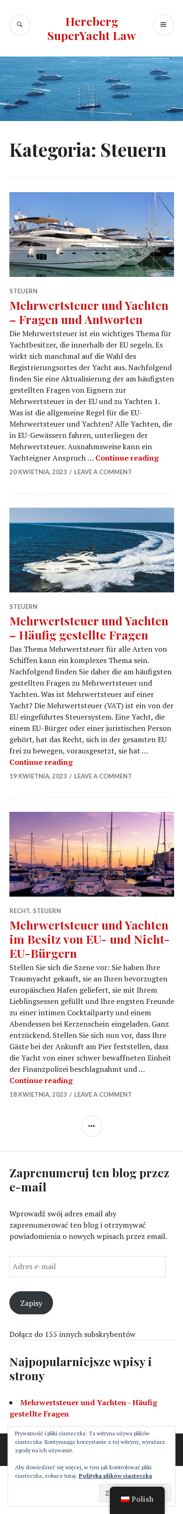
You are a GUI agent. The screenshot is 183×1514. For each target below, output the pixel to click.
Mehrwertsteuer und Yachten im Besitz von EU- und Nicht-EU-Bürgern (89, 939)
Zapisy (31, 1303)
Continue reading (127, 458)
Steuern (23, 291)
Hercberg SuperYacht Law (91, 28)
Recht (19, 911)
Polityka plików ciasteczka (115, 1475)
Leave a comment (103, 472)
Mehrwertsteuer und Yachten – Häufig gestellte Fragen (88, 627)
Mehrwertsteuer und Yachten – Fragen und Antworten (88, 312)
